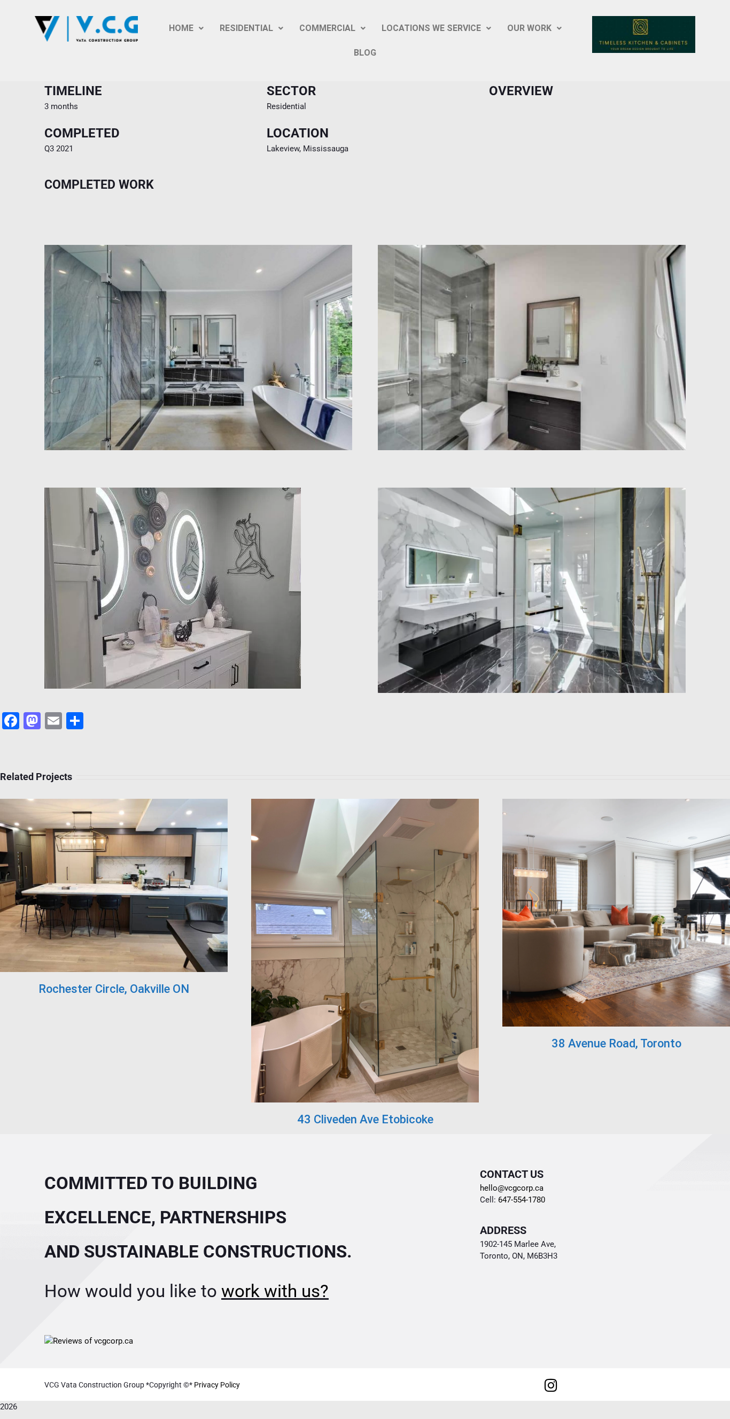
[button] (186, 28)
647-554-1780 (520, 1200)
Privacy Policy (217, 1385)
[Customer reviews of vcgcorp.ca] (88, 1341)
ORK (529, 28)
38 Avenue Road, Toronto (616, 1043)
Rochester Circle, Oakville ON (113, 989)
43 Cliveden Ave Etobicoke (365, 1119)
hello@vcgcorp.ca (511, 1188)
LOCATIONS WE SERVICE (431, 28)
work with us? (275, 1291)
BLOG (365, 53)
